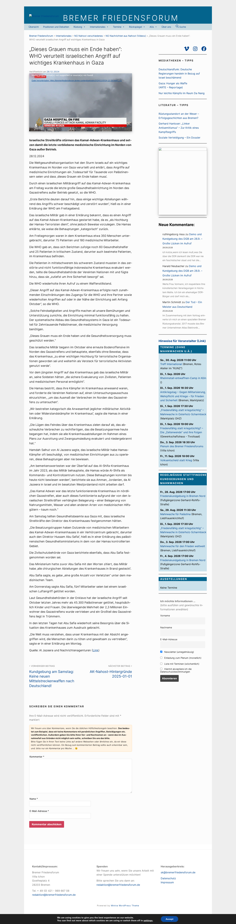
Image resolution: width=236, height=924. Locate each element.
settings (148, 920)
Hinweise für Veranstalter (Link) (182, 341)
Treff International (171, 364)
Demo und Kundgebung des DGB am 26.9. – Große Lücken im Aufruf (182, 239)
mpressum (167, 882)
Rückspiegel (135, 26)
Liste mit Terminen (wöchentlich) (181, 663)
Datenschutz (168, 878)
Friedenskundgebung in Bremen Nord (182, 496)
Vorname (165, 615)
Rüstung (78, 26)
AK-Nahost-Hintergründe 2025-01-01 (111, 671)
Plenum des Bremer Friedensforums (181, 446)
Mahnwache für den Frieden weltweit (182, 546)
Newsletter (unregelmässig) (179, 652)
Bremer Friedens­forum (121, 18)
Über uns (166, 26)
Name (34, 798)
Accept (169, 919)
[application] (80, 102)
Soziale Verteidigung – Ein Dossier (179, 137)
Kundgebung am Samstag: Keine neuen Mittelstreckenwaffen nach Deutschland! (51, 676)
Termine (117, 26)
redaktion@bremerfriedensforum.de (54, 894)
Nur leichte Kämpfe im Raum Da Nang (182, 93)
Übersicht (34, 26)
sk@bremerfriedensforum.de (178, 872)
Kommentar (37, 756)
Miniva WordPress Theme (125, 905)
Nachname (166, 627)
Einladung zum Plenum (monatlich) (182, 657)
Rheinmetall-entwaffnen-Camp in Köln (183, 378)
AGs (152, 26)
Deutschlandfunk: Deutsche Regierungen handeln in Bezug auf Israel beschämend (179, 73)
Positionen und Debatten (56, 26)
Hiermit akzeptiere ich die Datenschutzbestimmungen (176, 670)
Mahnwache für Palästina (175, 514)
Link (95, 650)
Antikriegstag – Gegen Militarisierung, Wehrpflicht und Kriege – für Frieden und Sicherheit (183, 396)
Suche (182, 26)
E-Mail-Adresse (39, 811)
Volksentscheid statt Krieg (176, 460)
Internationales (97, 26)
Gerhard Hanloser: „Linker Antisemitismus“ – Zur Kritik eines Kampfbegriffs (179, 127)
